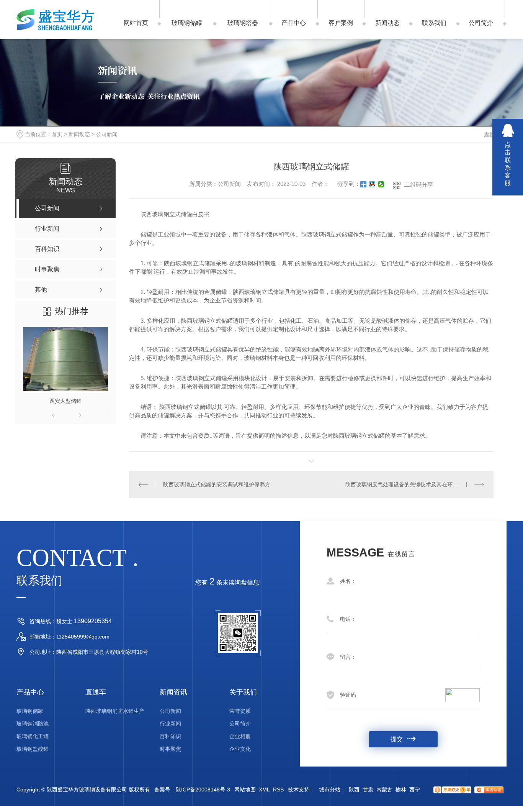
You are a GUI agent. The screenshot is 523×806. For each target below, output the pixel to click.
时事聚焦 (170, 749)
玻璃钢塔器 (242, 23)
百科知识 (170, 736)
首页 (57, 134)
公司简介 (481, 23)
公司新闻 (107, 134)
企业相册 (240, 736)
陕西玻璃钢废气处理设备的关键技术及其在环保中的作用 (412, 484)
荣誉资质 (240, 711)
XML (264, 789)
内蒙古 (384, 789)
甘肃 (368, 789)
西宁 (414, 789)
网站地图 (245, 789)
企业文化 (240, 749)
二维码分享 (418, 184)
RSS (278, 789)
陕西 (354, 789)
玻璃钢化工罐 (32, 736)
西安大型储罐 (65, 401)
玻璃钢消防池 (32, 724)
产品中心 (293, 23)
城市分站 (329, 789)
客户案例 (341, 23)
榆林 (401, 789)
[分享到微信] (381, 184)
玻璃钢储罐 (187, 23)
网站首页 (136, 23)
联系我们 (434, 23)
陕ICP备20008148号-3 (203, 789)
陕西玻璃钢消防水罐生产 (114, 711)
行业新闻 (170, 724)
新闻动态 (387, 23)
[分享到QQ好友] (372, 184)
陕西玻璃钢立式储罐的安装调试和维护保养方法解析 (220, 484)
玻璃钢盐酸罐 (32, 749)
